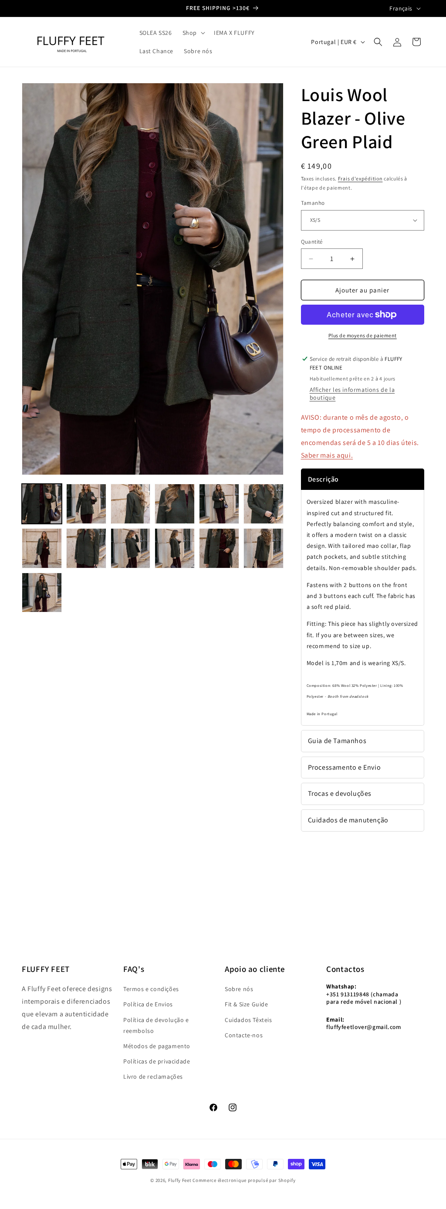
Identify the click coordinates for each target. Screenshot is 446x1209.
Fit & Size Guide (246, 1004)
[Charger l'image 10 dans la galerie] (175, 548)
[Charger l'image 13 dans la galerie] (42, 593)
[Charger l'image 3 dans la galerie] (131, 504)
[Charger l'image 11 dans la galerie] (219, 548)
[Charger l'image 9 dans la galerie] (131, 548)
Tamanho (313, 203)
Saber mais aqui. (327, 455)
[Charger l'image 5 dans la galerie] (219, 504)
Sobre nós (239, 989)
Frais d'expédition (360, 178)
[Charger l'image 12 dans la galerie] (263, 548)
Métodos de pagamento (156, 1046)
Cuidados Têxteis (248, 1020)
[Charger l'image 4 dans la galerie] (175, 504)
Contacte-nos (244, 1035)
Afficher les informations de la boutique (352, 393)
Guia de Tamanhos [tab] (337, 740)
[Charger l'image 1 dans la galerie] (42, 504)
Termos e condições (151, 989)
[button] (193, 33)
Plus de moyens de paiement (362, 335)
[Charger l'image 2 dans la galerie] (86, 504)
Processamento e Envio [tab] (344, 767)
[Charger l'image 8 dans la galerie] (86, 548)
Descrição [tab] (323, 479)
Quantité (312, 241)
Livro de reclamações (153, 1076)
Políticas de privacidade (156, 1061)
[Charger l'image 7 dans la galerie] (42, 548)
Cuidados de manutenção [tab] (348, 820)
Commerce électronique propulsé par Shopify (244, 1180)
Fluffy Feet (180, 1180)
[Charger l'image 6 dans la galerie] (263, 504)
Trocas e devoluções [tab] (340, 793)
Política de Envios (148, 1004)
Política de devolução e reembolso (156, 1025)
